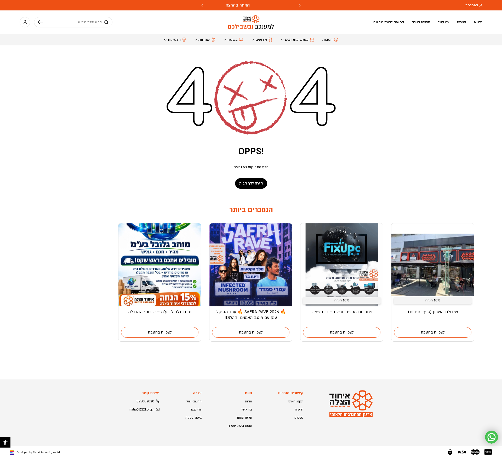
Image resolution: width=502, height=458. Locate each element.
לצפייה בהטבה (433, 332)
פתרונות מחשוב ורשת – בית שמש (341, 312)
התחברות (471, 5)
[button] (5, 442)
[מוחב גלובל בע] (159, 264)
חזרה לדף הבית (251, 183)
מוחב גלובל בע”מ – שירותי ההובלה (159, 312)
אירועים (261, 39)
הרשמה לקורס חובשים (388, 22)
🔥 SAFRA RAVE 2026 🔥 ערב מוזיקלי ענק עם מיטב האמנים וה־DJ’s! (250, 314)
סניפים (461, 22)
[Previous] (300, 5)
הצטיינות (174, 39)
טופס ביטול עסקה (240, 426)
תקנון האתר (295, 401)
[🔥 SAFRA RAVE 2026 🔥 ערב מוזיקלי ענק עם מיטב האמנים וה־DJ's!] (250, 264)
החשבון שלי (194, 401)
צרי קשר (196, 409)
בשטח (232, 39)
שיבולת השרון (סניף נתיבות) (433, 312)
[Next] (202, 5)
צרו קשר (443, 22)
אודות (248, 401)
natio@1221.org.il (141, 409)
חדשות (478, 22)
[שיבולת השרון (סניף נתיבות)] (432, 264)
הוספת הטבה (421, 22)
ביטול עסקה (193, 417)
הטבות (327, 39)
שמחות (204, 39)
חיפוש (42, 22)
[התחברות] (25, 22)
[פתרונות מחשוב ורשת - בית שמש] (341, 264)
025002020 (145, 401)
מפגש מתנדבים (297, 39)
